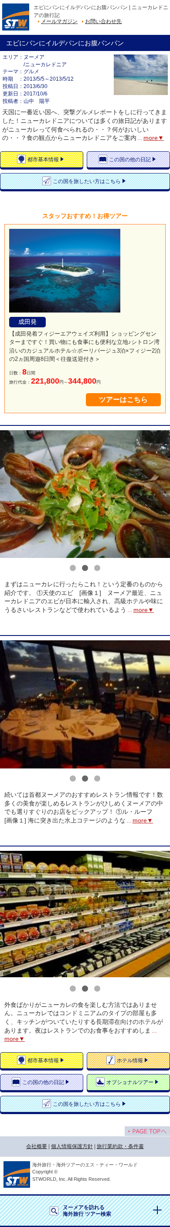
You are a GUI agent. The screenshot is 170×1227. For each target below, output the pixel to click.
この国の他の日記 (130, 159)
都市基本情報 (43, 159)
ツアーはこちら (123, 399)
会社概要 (36, 1146)
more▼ (153, 137)
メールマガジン (59, 21)
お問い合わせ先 (103, 21)
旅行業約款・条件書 (120, 1146)
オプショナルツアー (129, 1082)
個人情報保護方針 (72, 1146)
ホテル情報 (130, 1060)
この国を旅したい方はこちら (87, 181)
